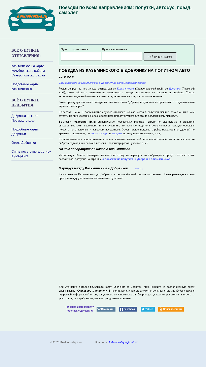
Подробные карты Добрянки (25, 131)
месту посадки (99, 133)
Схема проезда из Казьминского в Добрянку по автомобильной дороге (102, 82)
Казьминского (125, 88)
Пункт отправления (74, 49)
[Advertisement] (35, 214)
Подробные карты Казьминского (25, 86)
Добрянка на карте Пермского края (25, 118)
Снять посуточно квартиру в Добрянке (31, 153)
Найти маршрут (160, 57)
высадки (116, 133)
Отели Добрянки (23, 142)
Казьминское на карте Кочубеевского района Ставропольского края (28, 70)
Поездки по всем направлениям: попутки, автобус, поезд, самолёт (125, 10)
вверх (139, 168)
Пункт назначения (114, 49)
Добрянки (174, 88)
